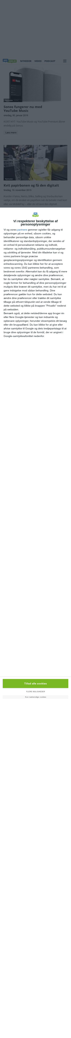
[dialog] (35, 623)
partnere (22, 229)
